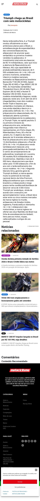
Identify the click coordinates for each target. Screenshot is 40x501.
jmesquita (14, 25)
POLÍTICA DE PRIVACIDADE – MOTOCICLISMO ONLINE (8, 461)
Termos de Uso (8, 467)
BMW (3, 333)
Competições (5, 255)
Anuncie (5, 451)
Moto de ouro (7, 416)
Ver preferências (20, 487)
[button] (36, 470)
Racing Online (27, 404)
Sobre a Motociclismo (7, 401)
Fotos (25, 400)
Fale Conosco (7, 454)
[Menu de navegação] (2, 4)
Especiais (6, 409)
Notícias (6, 14)
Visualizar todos (33, 226)
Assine (5, 442)
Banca (5, 423)
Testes (5, 419)
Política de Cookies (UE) (9, 427)
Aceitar (20, 482)
